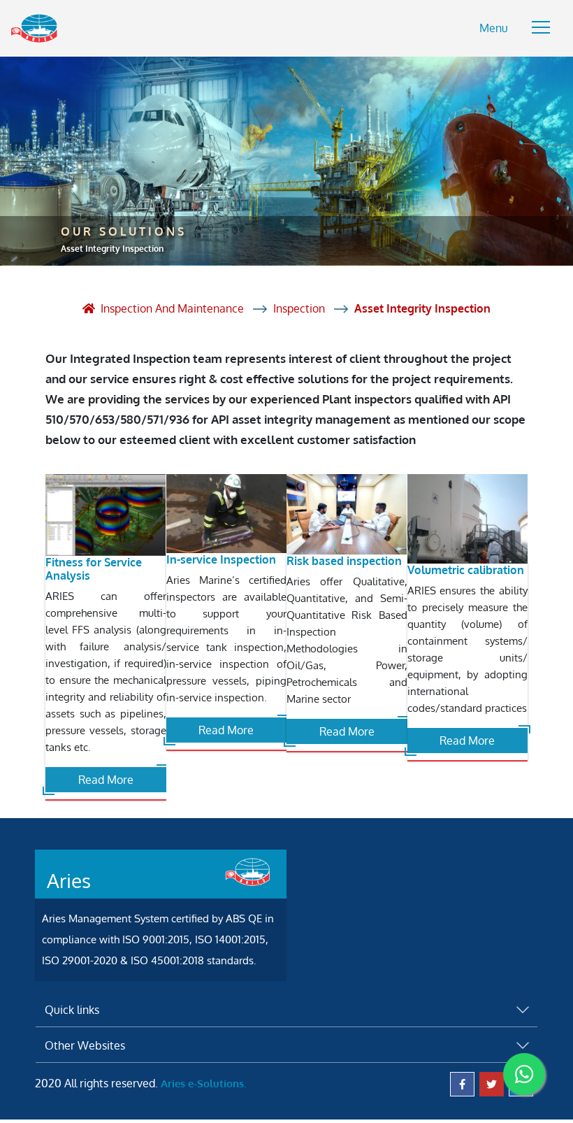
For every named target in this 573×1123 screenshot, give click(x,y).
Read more (105, 780)
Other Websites (85, 1045)
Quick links (72, 1010)
